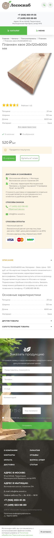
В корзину (9, 158)
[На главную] (16, 5)
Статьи (34, 465)
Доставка (9, 465)
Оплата (8, 460)
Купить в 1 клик (29, 158)
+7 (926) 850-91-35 (27, 14)
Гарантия (35, 450)
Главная (5, 38)
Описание (7, 260)
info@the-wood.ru (17, 214)
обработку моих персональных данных (35, 418)
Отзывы (34, 455)
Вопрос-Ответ (37, 460)
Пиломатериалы (28, 38)
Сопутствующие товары (15, 327)
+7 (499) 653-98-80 (27, 18)
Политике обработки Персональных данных (17, 534)
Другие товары (10, 321)
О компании (10, 450)
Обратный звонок (16, 209)
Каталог (15, 38)
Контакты (9, 455)
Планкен (42, 38)
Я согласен (46, 532)
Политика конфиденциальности (17, 513)
